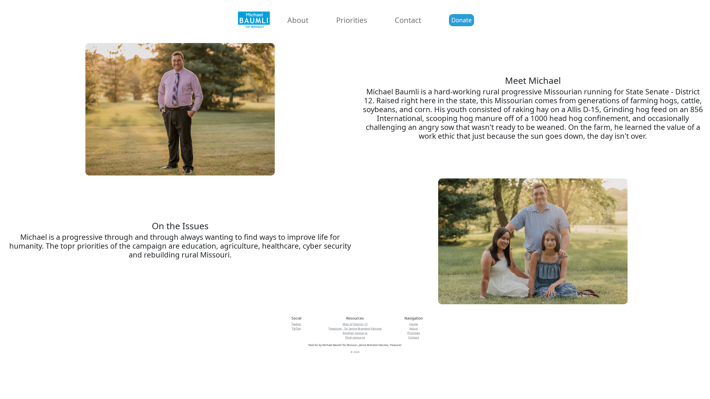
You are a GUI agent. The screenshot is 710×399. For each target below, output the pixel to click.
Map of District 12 (355, 324)
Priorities (351, 20)
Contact (408, 20)
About (297, 20)
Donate (461, 20)
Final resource (355, 337)
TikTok (296, 329)
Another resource (355, 333)
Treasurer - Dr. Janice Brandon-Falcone (355, 329)
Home (413, 324)
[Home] (248, 20)
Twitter (296, 324)
